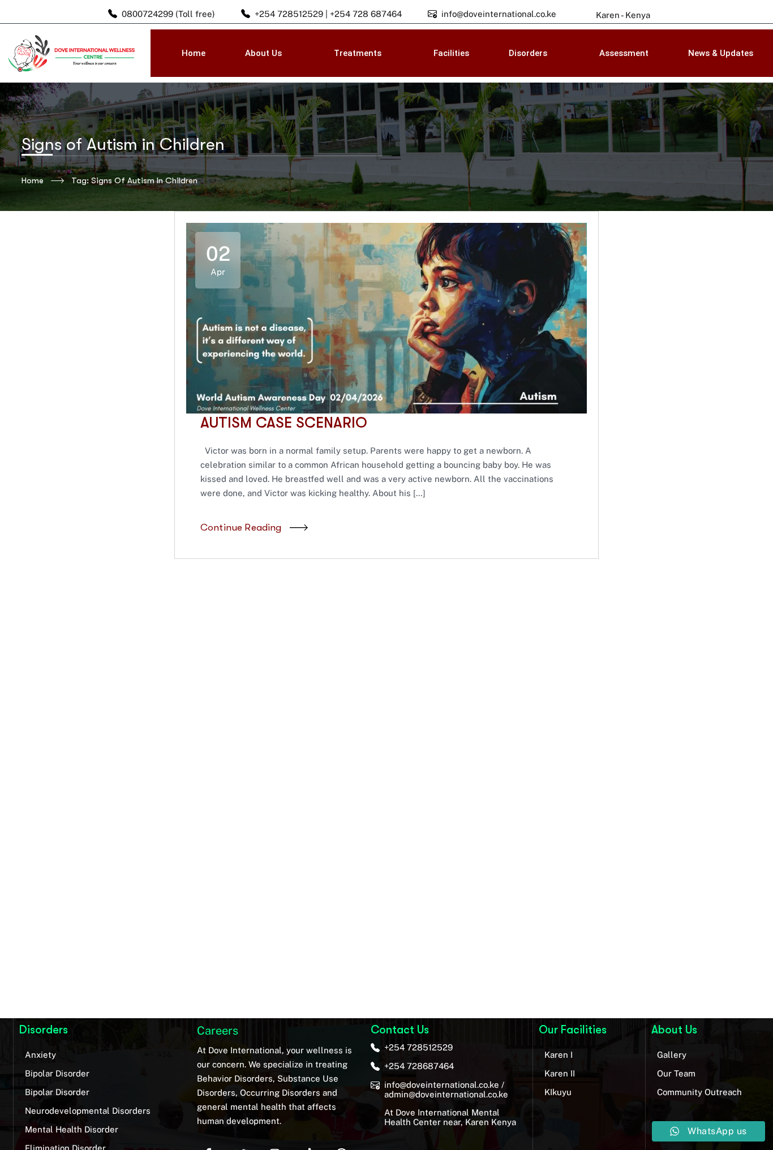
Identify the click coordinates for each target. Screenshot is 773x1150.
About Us (263, 53)
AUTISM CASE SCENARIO (283, 423)
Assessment (624, 53)
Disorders (528, 53)
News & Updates (720, 53)
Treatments (357, 53)
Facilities (451, 53)
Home (193, 53)
